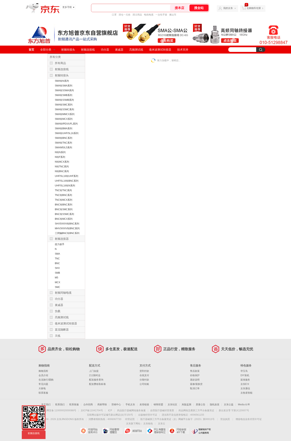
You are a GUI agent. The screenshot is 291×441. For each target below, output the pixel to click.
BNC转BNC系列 (63, 204)
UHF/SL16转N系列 (65, 185)
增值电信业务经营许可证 (249, 419)
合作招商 (88, 404)
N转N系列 (60, 152)
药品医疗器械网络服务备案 (131, 410)
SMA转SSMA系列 (64, 90)
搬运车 (172, 14)
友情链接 (144, 404)
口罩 (114, 14)
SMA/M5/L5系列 (63, 147)
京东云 (161, 423)
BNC (57, 263)
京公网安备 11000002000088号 (59, 410)
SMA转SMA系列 (63, 85)
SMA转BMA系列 (63, 128)
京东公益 (228, 404)
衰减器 (119, 49)
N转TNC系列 (62, 166)
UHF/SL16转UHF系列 (66, 176)
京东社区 (172, 404)
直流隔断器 (62, 329)
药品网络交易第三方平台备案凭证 (196, 410)
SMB (57, 272)
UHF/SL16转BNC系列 (66, 180)
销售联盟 (158, 404)
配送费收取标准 (97, 384)
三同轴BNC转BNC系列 (67, 233)
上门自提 (94, 371)
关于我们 (46, 404)
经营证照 (130, 419)
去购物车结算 (254, 8)
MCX (57, 282)
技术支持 (182, 49)
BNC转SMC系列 (63, 209)
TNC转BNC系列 (63, 195)
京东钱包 (148, 423)
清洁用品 (137, 14)
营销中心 (116, 404)
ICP (110, 410)
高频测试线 (136, 49)
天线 (57, 335)
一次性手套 (161, 14)
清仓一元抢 (124, 14)
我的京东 (228, 8)
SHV (57, 268)
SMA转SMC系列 (63, 104)
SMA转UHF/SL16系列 (66, 133)
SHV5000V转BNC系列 (67, 223)
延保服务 (245, 379)
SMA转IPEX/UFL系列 (66, 123)
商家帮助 (102, 404)
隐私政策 (214, 404)
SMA (57, 253)
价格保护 (195, 375)
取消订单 (195, 388)
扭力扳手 (59, 244)
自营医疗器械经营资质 (162, 410)
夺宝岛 (244, 371)
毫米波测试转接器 (160, 49)
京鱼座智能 (246, 392)
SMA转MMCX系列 (64, 114)
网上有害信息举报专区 (156, 431)
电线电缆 (148, 14)
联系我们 (60, 404)
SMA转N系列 (62, 81)
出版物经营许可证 (147, 414)
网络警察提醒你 (112, 431)
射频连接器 (62, 238)
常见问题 (43, 384)
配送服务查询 (96, 379)
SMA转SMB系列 (63, 95)
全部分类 (45, 49)
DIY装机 (245, 375)
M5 (56, 277)
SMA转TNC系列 (63, 142)
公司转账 (144, 384)
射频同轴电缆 (63, 292)
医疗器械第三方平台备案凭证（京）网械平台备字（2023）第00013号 (177, 419)
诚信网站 (134, 431)
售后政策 (195, 371)
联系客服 (43, 392)
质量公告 (200, 404)
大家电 (42, 388)
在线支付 (144, 375)
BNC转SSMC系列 (64, 214)
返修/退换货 (196, 384)
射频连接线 (88, 49)
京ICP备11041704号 (92, 410)
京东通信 (245, 388)
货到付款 (144, 371)
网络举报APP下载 (179, 431)
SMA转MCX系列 (63, 119)
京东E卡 (245, 384)
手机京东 (130, 404)
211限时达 (94, 375)
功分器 (105, 49)
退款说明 (195, 379)
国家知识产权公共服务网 (201, 431)
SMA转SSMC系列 (64, 109)
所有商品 (60, 63)
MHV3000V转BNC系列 (67, 228)
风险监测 (186, 404)
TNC (57, 258)
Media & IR (244, 404)
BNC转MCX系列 (63, 219)
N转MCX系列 (62, 161)
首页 (31, 49)
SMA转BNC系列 (63, 138)
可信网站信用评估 (90, 431)
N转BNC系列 (62, 171)
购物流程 (43, 371)
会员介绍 (43, 375)
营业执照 (225, 419)
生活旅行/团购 (46, 379)
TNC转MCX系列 (63, 199)
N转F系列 (60, 157)
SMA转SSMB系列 (64, 100)
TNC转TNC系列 (63, 190)
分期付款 (144, 379)
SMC (57, 287)
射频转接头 (68, 49)
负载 (57, 311)
